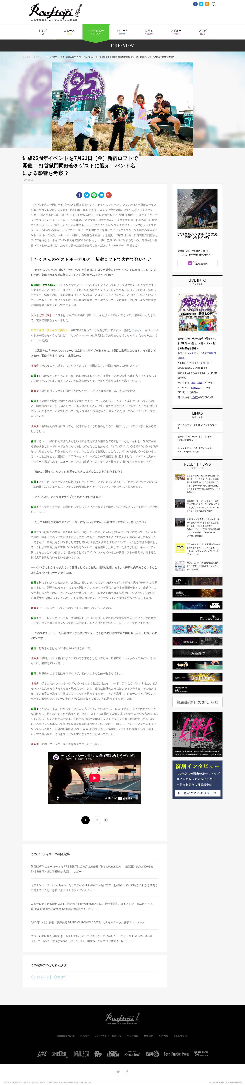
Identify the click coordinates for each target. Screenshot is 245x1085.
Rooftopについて (66, 1035)
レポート (122, 32)
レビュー (175, 32)
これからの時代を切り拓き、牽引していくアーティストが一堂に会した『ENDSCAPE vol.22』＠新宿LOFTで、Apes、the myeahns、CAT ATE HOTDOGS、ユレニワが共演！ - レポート (91, 938)
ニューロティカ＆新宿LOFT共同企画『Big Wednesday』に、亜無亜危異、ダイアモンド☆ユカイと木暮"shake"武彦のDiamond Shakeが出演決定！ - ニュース (91, 906)
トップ (42, 32)
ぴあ (200, 382)
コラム (149, 32)
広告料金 (163, 1035)
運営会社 (85, 1035)
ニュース (69, 32)
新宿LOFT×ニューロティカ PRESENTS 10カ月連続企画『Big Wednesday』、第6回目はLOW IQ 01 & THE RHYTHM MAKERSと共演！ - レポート (92, 869)
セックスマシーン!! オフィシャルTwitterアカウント (195, 438)
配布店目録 (132, 1035)
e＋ (193, 382)
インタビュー (96, 32)
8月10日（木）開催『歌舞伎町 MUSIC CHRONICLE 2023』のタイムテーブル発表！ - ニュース (88, 922)
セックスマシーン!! (41, 977)
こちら (136, 330)
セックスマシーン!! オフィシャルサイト (197, 427)
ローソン (195, 387)
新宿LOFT (60, 977)
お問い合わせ (181, 1035)
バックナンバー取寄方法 (108, 1035)
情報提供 (148, 1035)
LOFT (195, 397)
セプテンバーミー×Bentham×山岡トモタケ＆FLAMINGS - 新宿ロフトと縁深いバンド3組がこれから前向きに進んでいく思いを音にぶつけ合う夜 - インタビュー (94, 888)
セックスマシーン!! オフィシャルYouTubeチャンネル (195, 450)
